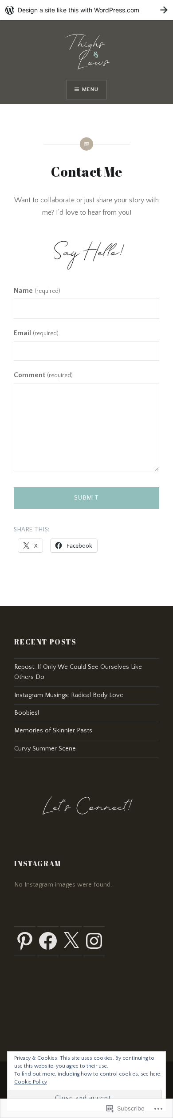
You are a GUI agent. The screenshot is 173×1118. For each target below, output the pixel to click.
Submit (86, 497)
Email (36, 333)
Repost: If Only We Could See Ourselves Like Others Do (78, 672)
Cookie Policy (30, 1082)
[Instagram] (94, 940)
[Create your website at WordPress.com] (86, 10)
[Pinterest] (24, 940)
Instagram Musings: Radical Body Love (68, 695)
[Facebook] (48, 940)
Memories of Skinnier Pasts (53, 730)
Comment (43, 375)
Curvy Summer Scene (45, 748)
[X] (71, 940)
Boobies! (26, 712)
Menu (90, 89)
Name (37, 291)
